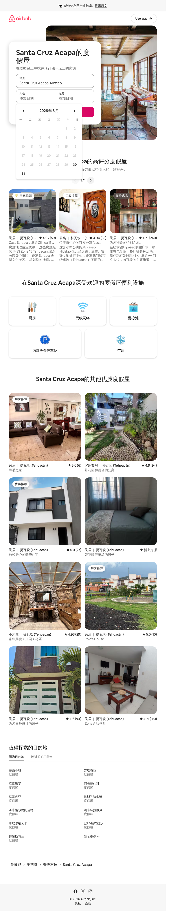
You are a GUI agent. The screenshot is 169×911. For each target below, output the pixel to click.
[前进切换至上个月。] (23, 111)
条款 (88, 904)
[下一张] (90, 180)
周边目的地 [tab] (16, 757)
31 (23, 174)
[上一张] (75, 180)
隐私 (78, 904)
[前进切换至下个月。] (74, 111)
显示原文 (101, 6)
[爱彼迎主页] (20, 18)
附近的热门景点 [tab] (42, 757)
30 (75, 165)
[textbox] (35, 98)
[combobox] (55, 83)
